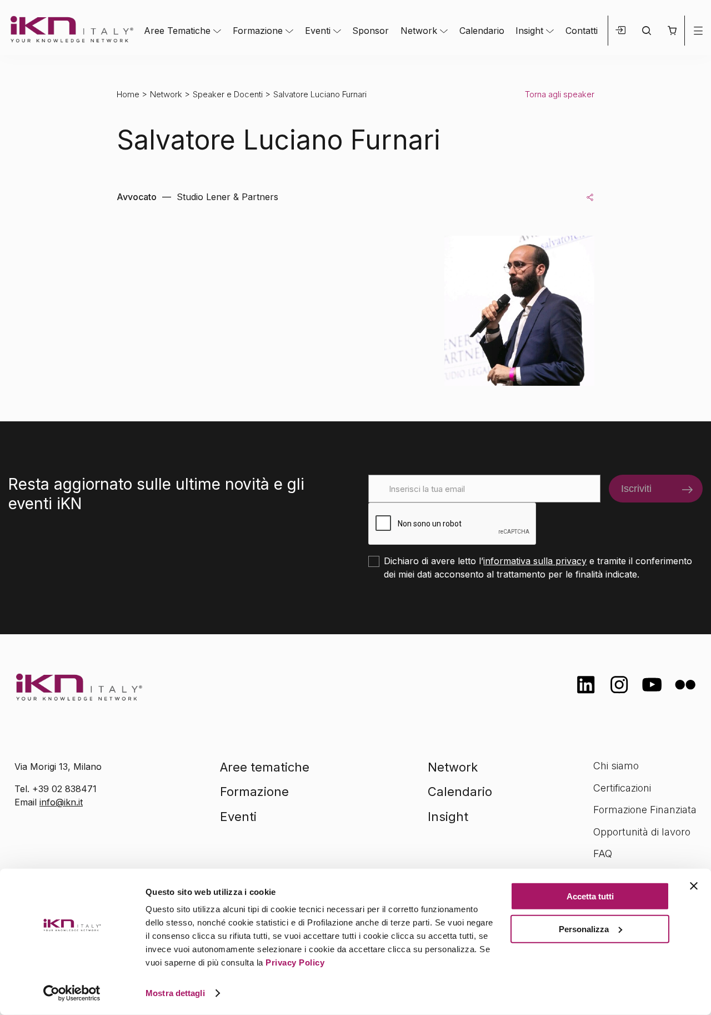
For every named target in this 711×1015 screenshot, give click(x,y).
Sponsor (370, 30)
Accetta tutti (590, 896)
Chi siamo (616, 766)
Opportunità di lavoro (641, 832)
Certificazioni (622, 788)
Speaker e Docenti (228, 94)
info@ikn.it (61, 802)
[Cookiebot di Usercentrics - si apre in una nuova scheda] (72, 993)
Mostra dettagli (175, 993)
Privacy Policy (295, 962)
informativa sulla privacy (535, 560)
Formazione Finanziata (645, 809)
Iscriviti (636, 488)
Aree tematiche (264, 767)
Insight (529, 30)
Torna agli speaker (559, 94)
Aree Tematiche (177, 30)
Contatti (581, 30)
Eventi (318, 30)
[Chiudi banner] (694, 886)
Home (128, 94)
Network (418, 30)
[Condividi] (589, 197)
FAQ (602, 853)
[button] (672, 30)
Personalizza (584, 928)
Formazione (258, 30)
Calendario (481, 30)
